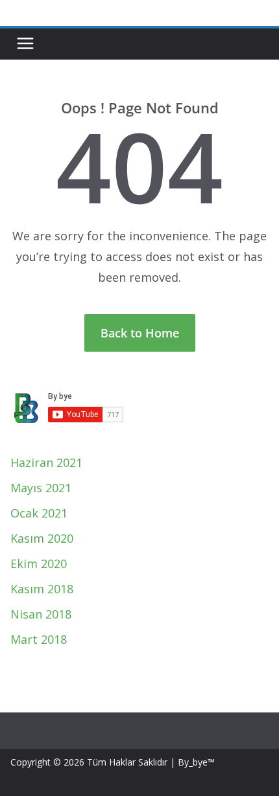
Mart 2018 (38, 639)
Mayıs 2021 (40, 487)
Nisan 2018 (40, 614)
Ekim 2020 (38, 563)
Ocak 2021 (38, 513)
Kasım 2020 (41, 538)
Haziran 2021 (46, 462)
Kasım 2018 (41, 589)
